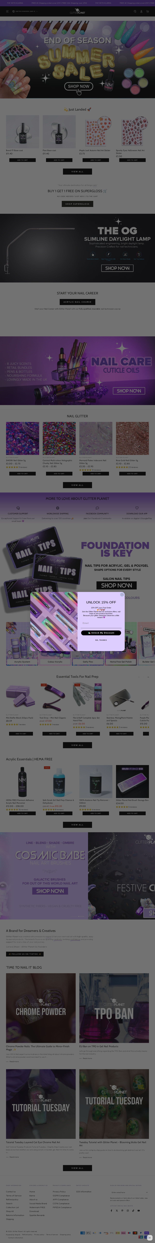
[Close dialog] (122, 594)
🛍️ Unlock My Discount (101, 633)
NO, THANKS (101, 640)
